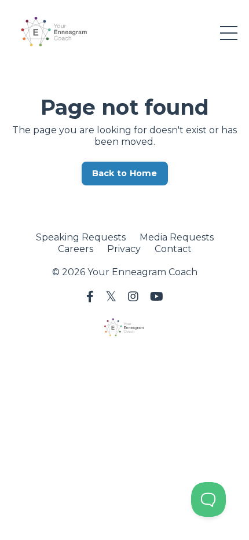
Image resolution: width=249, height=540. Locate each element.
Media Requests (177, 237)
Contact (173, 248)
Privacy (124, 248)
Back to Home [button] (125, 173)
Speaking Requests (81, 237)
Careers (75, 248)
